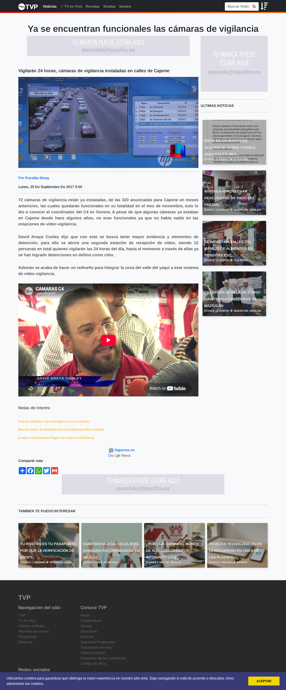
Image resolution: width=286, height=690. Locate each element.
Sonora (125, 6)
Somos (86, 626)
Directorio (89, 631)
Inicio (85, 615)
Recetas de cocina (33, 631)
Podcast (25, 642)
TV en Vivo (72, 6)
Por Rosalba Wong (33, 178)
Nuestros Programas (98, 642)
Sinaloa (109, 6)
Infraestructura (93, 653)
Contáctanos (91, 620)
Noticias (50, 6)
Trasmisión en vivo (96, 647)
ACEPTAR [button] (264, 681)
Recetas (93, 6)
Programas (27, 637)
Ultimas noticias (31, 626)
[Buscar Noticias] (254, 6)
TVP (21, 615)
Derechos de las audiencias (103, 658)
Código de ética (93, 663)
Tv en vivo (26, 620)
